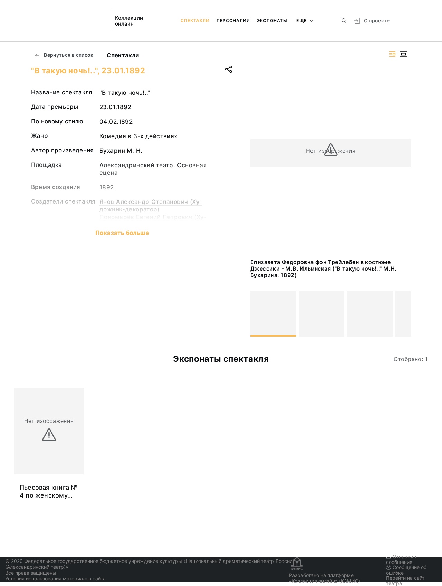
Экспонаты (272, 20)
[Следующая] (402, 314)
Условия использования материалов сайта (55, 579)
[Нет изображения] (273, 314)
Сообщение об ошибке (406, 570)
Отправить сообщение (402, 559)
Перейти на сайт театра (405, 580)
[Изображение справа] (392, 54)
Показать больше (122, 232)
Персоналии (233, 20)
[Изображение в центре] (403, 54)
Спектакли (195, 20)
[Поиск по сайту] (343, 20)
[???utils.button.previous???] (258, 314)
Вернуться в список (68, 55)
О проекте (377, 20)
